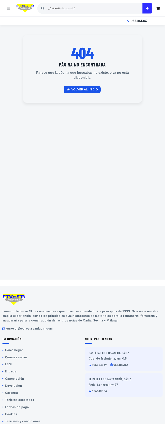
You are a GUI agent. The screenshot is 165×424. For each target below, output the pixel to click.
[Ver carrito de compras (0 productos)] (158, 8)
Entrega (10, 371)
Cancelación (14, 378)
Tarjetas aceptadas (19, 399)
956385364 (121, 365)
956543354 (99, 391)
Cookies (11, 414)
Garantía (11, 392)
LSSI (8, 364)
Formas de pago (17, 407)
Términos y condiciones (22, 421)
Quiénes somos (16, 357)
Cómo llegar (14, 350)
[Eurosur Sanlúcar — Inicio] (25, 8)
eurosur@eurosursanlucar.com (29, 328)
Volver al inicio (84, 89)
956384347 (139, 21)
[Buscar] (147, 8)
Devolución (13, 385)
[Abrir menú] (8, 8)
